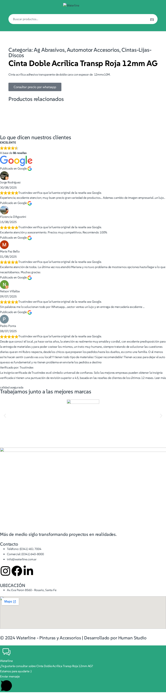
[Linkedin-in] (28, 571)
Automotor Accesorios (93, 49)
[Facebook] (16, 571)
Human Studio (132, 638)
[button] (5, 416)
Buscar (152, 19)
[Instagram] (5, 571)
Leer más (160, 378)
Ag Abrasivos (49, 49)
